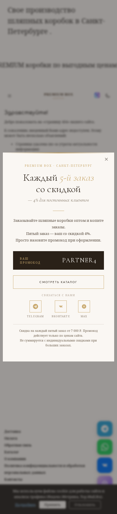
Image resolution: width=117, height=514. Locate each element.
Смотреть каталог (58, 282)
